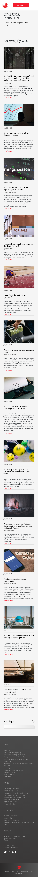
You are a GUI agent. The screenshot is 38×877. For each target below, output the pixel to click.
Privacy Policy (8, 818)
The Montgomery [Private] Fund (14, 795)
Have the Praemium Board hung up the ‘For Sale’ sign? (18, 245)
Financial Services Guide (11, 816)
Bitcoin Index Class (10, 804)
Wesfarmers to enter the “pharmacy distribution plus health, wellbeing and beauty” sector (18, 525)
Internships (7, 768)
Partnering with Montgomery (13, 770)
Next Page (8, 721)
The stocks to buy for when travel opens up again (18, 690)
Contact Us (7, 777)
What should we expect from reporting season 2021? (16, 188)
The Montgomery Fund (11, 788)
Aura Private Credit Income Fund (14, 797)
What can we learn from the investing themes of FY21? (15, 407)
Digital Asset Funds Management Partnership (19, 763)
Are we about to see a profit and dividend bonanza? (17, 134)
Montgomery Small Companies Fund (16, 793)
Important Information (11, 820)
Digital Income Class (10, 802)
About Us (7, 750)
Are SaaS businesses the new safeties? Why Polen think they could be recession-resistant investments (19, 78)
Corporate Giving (9, 772)
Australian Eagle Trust (11, 791)
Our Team (7, 766)
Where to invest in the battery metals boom (19, 351)
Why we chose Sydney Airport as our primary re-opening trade (19, 636)
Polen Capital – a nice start (15, 295)
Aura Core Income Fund (11, 799)
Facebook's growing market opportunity (15, 580)
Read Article (8, 98)
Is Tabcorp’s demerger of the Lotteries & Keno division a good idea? (17, 471)
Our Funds (20, 5)
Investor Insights (16, 23)
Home (7, 23)
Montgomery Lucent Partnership (14, 757)
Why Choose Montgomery (12, 752)
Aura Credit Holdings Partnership (15, 755)
